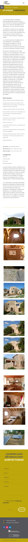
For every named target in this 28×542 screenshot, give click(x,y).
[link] (2, 7)
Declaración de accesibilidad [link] (12, 522)
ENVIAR (21, 509)
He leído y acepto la (12, 501)
